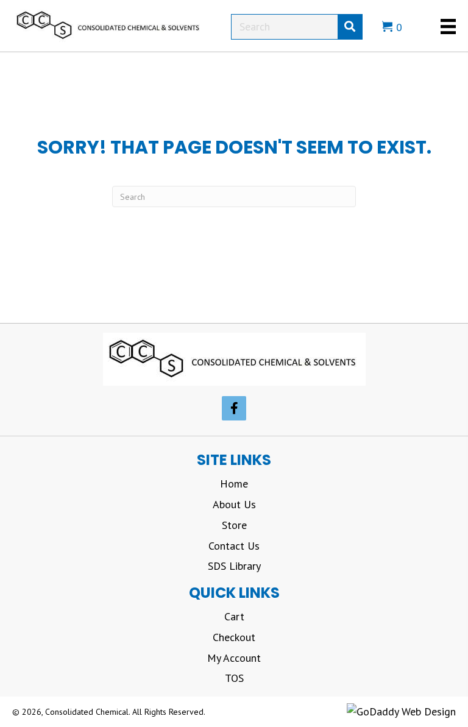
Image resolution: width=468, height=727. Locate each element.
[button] (234, 408)
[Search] (350, 27)
